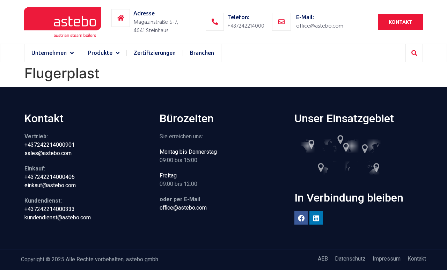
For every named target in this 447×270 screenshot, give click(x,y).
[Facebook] (301, 218)
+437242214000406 (49, 177)
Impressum (387, 258)
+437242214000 (245, 25)
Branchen (202, 53)
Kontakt (417, 258)
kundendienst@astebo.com (57, 217)
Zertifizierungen (155, 53)
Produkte (100, 53)
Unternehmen (49, 53)
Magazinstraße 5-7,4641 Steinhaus (155, 26)
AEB (323, 258)
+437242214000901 (49, 144)
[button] (414, 53)
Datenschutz (350, 258)
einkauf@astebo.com (50, 185)
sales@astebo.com (48, 153)
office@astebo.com (319, 25)
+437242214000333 (49, 209)
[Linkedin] (316, 218)
